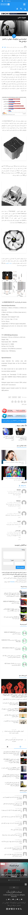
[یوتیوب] (14, 411)
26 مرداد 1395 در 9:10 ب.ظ (13, 491)
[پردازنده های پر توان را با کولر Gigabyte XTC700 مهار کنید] (20, 431)
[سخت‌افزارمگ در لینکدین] (7, 909)
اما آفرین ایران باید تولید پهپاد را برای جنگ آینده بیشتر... (11, 842)
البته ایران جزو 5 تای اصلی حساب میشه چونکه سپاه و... (12, 836)
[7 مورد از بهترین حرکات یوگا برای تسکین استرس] (23, 716)
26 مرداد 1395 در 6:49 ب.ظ (13, 502)
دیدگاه (21, 486)
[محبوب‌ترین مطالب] (7, 747)
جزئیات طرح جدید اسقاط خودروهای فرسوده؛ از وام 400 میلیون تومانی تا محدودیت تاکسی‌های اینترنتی (12, 594)
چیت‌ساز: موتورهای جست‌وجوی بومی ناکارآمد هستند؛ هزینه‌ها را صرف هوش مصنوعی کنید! (11, 753)
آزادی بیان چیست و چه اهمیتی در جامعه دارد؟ (11, 721)
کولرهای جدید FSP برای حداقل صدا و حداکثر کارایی (8, 438)
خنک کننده (14, 397)
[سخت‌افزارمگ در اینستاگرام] (14, 909)
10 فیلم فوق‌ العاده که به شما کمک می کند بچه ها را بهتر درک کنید (15, 479)
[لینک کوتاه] (2, 47)
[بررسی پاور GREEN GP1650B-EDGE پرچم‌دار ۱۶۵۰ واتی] (24, 602)
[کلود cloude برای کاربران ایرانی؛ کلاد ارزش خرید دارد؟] (24, 618)
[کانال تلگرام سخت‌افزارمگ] (16, 909)
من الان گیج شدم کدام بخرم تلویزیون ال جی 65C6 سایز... (12, 798)
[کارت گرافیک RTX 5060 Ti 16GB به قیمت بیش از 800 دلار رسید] (24, 610)
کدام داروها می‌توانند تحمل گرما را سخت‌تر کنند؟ (15, 463)
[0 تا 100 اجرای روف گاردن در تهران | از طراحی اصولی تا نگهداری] (23, 710)
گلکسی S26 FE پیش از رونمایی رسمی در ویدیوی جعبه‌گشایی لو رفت (11, 421)
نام (24, 560)
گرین (9, 397)
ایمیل (12, 560)
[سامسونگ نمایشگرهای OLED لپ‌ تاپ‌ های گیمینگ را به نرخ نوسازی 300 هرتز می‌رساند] (24, 776)
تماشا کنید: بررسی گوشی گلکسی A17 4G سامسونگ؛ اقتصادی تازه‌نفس (11, 656)
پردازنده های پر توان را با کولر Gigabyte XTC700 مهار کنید (21, 438)
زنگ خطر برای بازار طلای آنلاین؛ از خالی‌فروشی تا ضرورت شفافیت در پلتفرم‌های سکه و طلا (12, 784)
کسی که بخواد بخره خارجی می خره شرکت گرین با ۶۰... (11, 817)
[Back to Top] (14, 887)
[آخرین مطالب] (20, 747)
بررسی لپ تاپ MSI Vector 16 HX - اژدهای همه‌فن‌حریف (12, 664)
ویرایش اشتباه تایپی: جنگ (16, 830)
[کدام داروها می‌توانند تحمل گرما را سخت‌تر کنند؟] (14, 457)
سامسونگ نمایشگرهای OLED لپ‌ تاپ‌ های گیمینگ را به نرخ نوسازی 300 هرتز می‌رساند (10, 776)
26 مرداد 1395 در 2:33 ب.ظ (13, 532)
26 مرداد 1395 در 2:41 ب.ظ (13, 523)
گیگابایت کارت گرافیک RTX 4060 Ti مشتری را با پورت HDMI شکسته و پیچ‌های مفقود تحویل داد (11, 761)
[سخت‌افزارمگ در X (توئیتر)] (9, 909)
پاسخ (20, 497)
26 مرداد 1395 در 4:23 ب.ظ (13, 513)
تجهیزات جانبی (22, 17)
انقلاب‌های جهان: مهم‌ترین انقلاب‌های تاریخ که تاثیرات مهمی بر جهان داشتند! (15, 696)
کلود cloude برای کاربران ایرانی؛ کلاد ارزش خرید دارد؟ (12, 618)
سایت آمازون (9, 263)
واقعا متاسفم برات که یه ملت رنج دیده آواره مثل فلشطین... (11, 824)
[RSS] (21, 909)
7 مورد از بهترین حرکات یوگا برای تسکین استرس (11, 715)
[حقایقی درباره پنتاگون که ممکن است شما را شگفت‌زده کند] (23, 704)
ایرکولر (19, 397)
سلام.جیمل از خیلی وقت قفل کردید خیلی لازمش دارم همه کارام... (13, 849)
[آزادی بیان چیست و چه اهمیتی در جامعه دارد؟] (23, 722)
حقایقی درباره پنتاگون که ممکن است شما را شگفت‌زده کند (10, 704)
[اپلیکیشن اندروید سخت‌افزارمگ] (18, 909)
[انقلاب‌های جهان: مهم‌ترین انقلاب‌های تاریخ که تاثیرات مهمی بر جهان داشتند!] (14, 686)
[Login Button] (17, 9)
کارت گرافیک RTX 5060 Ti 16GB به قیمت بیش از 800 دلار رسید (12, 610)
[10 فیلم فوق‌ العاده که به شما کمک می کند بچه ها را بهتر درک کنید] (14, 473)
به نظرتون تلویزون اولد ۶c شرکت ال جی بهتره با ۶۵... (12, 811)
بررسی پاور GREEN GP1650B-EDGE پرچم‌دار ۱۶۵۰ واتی (11, 602)
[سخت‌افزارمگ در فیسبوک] (12, 909)
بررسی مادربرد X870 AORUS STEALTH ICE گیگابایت (11, 648)
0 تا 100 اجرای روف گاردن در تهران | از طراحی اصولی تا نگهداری (10, 709)
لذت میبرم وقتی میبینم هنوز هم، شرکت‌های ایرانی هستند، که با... (12, 804)
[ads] (14, 13)
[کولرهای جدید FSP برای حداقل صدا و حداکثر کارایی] (8, 431)
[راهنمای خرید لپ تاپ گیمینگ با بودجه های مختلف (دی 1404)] (14, 870)
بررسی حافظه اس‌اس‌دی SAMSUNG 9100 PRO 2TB (10, 641)
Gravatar (12, 582)
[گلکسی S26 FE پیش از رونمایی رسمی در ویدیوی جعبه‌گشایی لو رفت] (24, 769)
